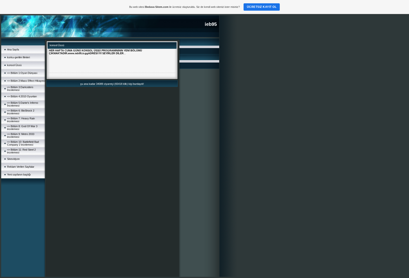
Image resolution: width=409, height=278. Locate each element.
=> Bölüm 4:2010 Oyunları (22, 96)
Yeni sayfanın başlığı (19, 174)
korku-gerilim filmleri (18, 57)
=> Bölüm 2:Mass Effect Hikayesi (26, 80)
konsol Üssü (14, 65)
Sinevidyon (13, 158)
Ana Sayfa (13, 49)
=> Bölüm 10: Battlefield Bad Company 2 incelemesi (23, 143)
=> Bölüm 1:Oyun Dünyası (22, 73)
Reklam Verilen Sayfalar (20, 166)
